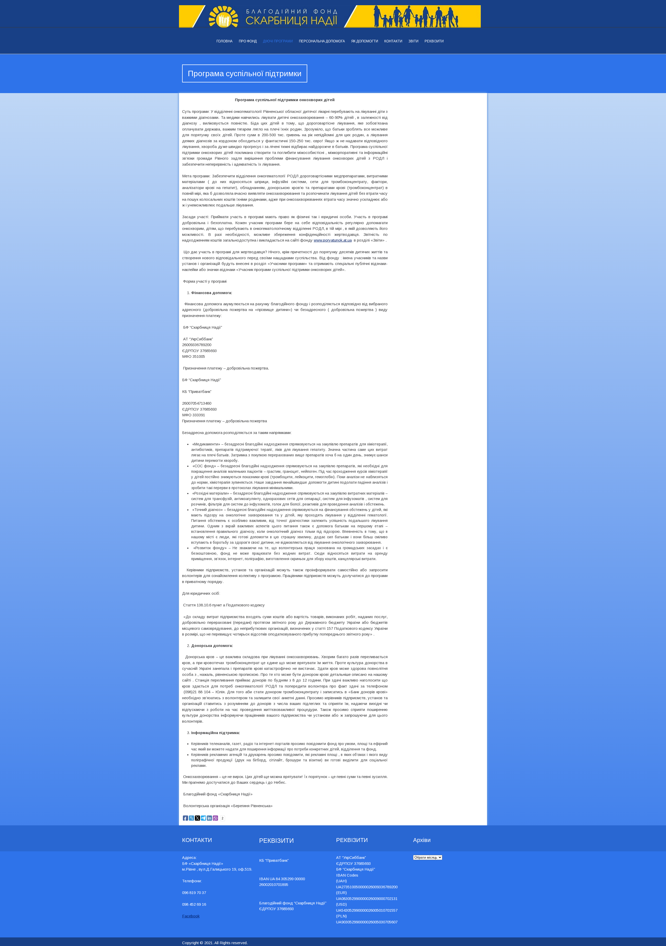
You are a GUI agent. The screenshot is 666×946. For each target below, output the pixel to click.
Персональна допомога (322, 41)
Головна (224, 41)
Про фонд (248, 41)
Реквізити (434, 41)
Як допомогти (364, 41)
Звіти (413, 41)
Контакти (393, 41)
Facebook (191, 916)
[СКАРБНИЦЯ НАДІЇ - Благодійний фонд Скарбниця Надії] (333, 16)
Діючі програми (278, 41)
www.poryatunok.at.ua (333, 240)
